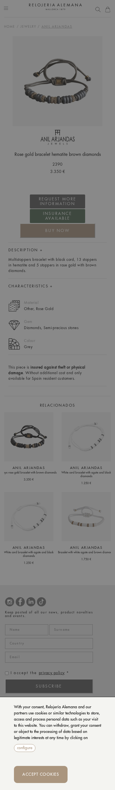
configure (24, 748)
